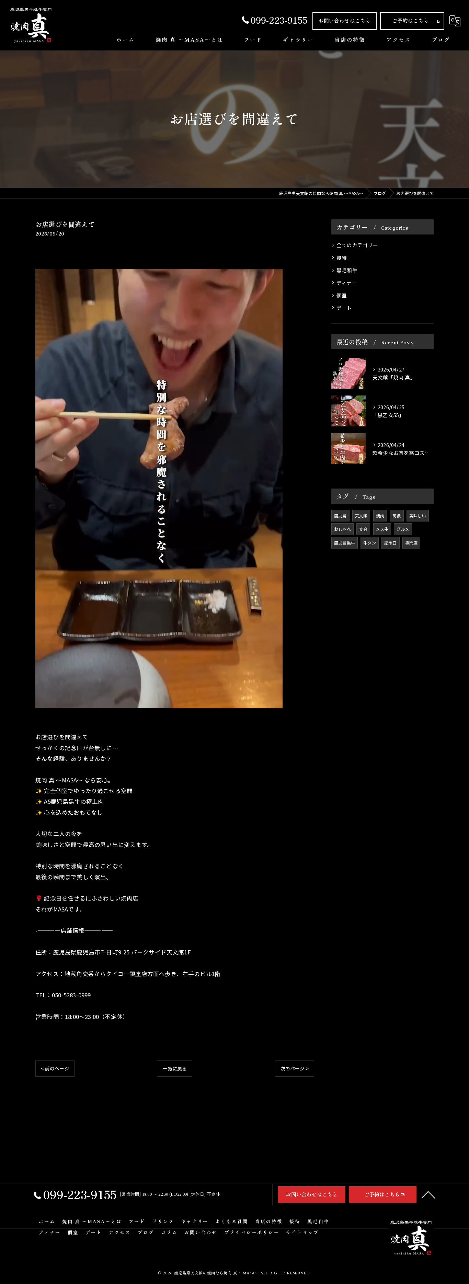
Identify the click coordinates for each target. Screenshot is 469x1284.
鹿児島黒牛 (344, 543)
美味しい (417, 515)
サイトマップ (302, 1232)
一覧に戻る (174, 1068)
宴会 (363, 529)
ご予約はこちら (410, 20)
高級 (396, 515)
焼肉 (380, 515)
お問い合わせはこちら (345, 20)
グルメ (403, 529)
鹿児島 (340, 515)
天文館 (361, 515)
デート (344, 307)
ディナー (346, 282)
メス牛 (382, 529)
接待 (341, 257)
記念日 (390, 543)
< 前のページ (55, 1068)
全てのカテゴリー (357, 245)
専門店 (411, 543)
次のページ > (295, 1068)
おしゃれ (342, 529)
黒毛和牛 (346, 270)
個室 (341, 295)
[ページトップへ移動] (428, 1194)
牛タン (369, 543)
